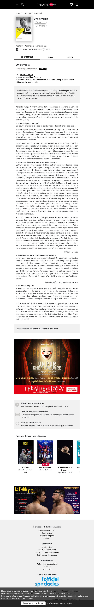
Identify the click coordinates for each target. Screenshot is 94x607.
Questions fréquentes (47, 550)
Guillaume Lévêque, (55, 79)
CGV (36, 552)
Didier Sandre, (22, 82)
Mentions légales (47, 535)
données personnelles (50, 552)
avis (40, 22)
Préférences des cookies (47, 555)
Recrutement (47, 533)
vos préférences (57, 596)
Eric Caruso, (26, 79)
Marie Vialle (33, 82)
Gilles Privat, (69, 79)
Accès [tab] (70, 57)
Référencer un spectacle (47, 564)
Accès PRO (47, 569)
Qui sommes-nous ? (47, 530)
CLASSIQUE (20, 69)
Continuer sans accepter (60, 603)
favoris (42, 26)
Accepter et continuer (33, 603)
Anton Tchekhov (26, 74)
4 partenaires (18, 596)
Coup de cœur (32, 69)
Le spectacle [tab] (27, 57)
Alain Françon (35, 77)
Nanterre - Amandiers (25, 46)
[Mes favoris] (71, 5)
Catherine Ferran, (39, 79)
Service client (47, 547)
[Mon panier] (77, 5)
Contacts (47, 538)
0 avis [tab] (50, 57)
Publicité (47, 566)
